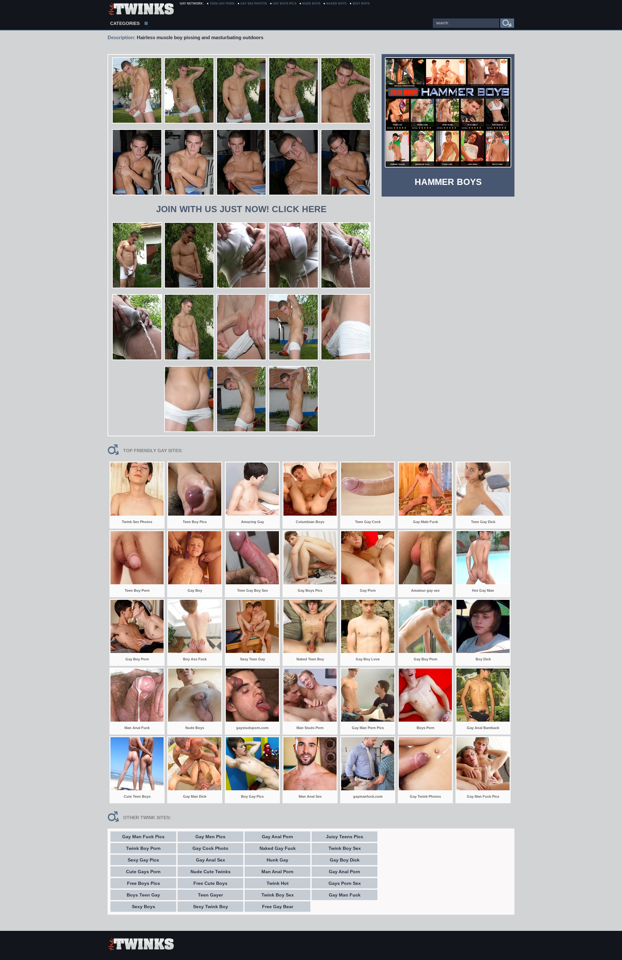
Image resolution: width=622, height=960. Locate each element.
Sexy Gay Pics (143, 860)
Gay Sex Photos (253, 3)
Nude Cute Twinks (210, 871)
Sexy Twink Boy (210, 906)
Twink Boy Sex (277, 894)
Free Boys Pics (143, 883)
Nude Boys (311, 3)
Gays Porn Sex (344, 883)
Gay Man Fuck (345, 894)
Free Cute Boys (210, 883)
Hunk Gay (277, 860)
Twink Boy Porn (143, 848)
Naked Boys (336, 3)
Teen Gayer (210, 894)
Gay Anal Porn (277, 836)
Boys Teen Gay (143, 894)
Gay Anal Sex (210, 860)
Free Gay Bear (277, 906)
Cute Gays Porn (143, 871)
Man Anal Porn (277, 871)
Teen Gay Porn (222, 3)
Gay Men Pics (210, 836)
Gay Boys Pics (284, 3)
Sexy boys (361, 3)
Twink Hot (278, 883)
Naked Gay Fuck (277, 848)
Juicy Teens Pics (344, 836)
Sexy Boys (143, 906)
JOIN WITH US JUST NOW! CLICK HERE (241, 209)
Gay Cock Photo (210, 848)
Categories (125, 23)
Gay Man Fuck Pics (143, 836)
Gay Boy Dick (345, 860)
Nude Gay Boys (141, 10)
